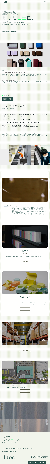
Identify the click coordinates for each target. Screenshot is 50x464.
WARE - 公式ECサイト (13, 451)
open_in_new (10, 205)
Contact (31, 448)
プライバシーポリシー (6, 450)
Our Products (13, 448)
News (28, 448)
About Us (24, 448)
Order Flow (19, 448)
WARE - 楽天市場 (5, 451)
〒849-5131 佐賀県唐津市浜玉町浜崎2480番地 (39, 456)
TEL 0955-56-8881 (34, 457)
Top (3, 448)
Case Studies (7, 448)
